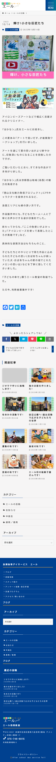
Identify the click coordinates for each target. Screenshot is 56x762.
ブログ (8, 572)
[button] (6, 339)
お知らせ (11, 510)
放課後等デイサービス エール (20, 564)
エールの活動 (12, 29)
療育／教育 (12, 522)
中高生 (9, 516)
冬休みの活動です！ (12, 695)
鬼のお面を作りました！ (14, 688)
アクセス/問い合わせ (15, 596)
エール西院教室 (11, 725)
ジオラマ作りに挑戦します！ (16, 680)
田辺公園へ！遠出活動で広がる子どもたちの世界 (26, 702)
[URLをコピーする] (50, 339)
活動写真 (9, 577)
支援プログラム (12, 591)
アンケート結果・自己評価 (17, 587)
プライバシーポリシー (28, 754)
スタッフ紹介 (11, 582)
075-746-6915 (15, 739)
